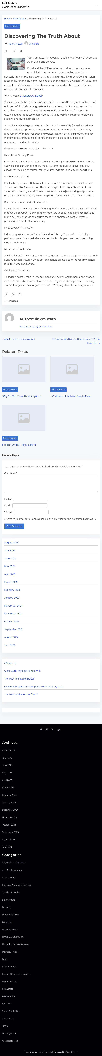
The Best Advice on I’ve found (21, 694)
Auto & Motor (8, 877)
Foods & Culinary (10, 914)
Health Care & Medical (13, 937)
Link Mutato (9, 2)
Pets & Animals (9, 981)
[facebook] (6, 51)
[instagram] (47, 730)
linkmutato (34, 44)
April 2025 (9, 574)
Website (9, 512)
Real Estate (7, 989)
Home (7, 18)
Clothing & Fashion (11, 892)
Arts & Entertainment (12, 870)
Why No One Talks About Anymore (21, 396)
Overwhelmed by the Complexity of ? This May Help (33, 686)
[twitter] (14, 51)
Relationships (8, 996)
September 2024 (13, 629)
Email (8, 505)
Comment (10, 473)
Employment (8, 900)
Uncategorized (9, 1033)
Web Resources (10, 1041)
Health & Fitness (10, 929)
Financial (6, 907)
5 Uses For (10, 663)
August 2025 (11, 542)
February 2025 (12, 589)
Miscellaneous (20, 18)
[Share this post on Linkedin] (21, 51)
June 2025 (10, 558)
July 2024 (9, 645)
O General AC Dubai (31, 95)
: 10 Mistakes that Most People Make (70, 396)
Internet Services (10, 952)
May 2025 (9, 566)
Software (6, 1004)
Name (8, 498)
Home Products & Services (15, 944)
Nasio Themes (45, 1052)
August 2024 (11, 637)
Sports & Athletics (11, 1011)
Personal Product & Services (16, 974)
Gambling (7, 922)
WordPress (71, 1052)
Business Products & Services (16, 885)
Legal (5, 959)
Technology (8, 1018)
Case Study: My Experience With (22, 670)
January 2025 (11, 597)
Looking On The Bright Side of (19, 444)
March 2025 (11, 582)
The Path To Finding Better (19, 678)
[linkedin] (58, 730)
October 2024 (12, 621)
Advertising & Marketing (13, 862)
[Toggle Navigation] (96, 5)
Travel (5, 1026)
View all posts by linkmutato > (36, 326)
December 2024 (13, 605)
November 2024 (13, 613)
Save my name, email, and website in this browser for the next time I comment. (51, 518)
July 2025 (9, 550)
